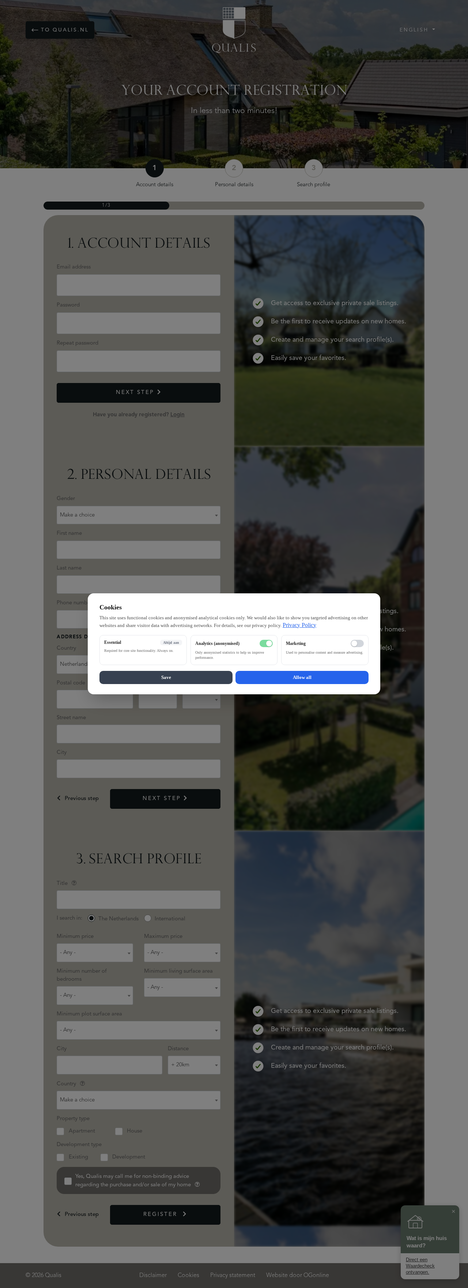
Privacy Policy (299, 625)
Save (166, 677)
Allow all (302, 677)
